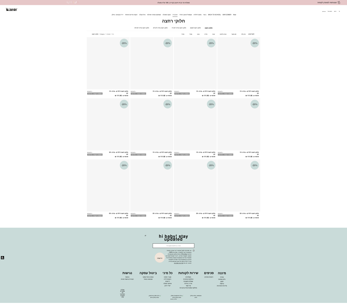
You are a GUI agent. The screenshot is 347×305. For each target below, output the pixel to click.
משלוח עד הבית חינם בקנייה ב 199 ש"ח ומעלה (173, 2)
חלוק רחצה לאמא (195, 28)
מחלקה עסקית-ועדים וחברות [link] (188, 288)
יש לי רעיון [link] (168, 286)
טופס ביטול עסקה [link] (148, 277)
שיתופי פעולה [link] (167, 283)
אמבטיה (108, 34)
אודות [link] (222, 277)
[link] (72, 3)
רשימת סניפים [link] (208, 277)
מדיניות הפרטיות (178, 263)
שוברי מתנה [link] (167, 277)
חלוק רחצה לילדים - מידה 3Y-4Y (118, 153)
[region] (104, 34)
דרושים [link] (167, 281)
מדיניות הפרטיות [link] (222, 286)
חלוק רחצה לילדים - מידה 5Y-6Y (118, 214)
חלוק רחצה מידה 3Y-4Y (160, 28)
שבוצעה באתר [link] (148, 279)
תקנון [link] (221, 281)
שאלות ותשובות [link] (188, 281)
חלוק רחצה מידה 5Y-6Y (142, 28)
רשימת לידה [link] (167, 279)
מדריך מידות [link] (188, 283)
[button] (335, 10)
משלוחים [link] (188, 277)
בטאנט (172, 299)
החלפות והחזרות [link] (188, 279)
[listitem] (238, 67)
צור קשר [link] (188, 286)
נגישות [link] (222, 283)
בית (113, 34)
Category (102, 34)
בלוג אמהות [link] (221, 279)
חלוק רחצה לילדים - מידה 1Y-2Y (249, 92)
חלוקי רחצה (208, 28)
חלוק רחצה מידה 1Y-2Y (179, 28)
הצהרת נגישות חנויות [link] (127, 279)
